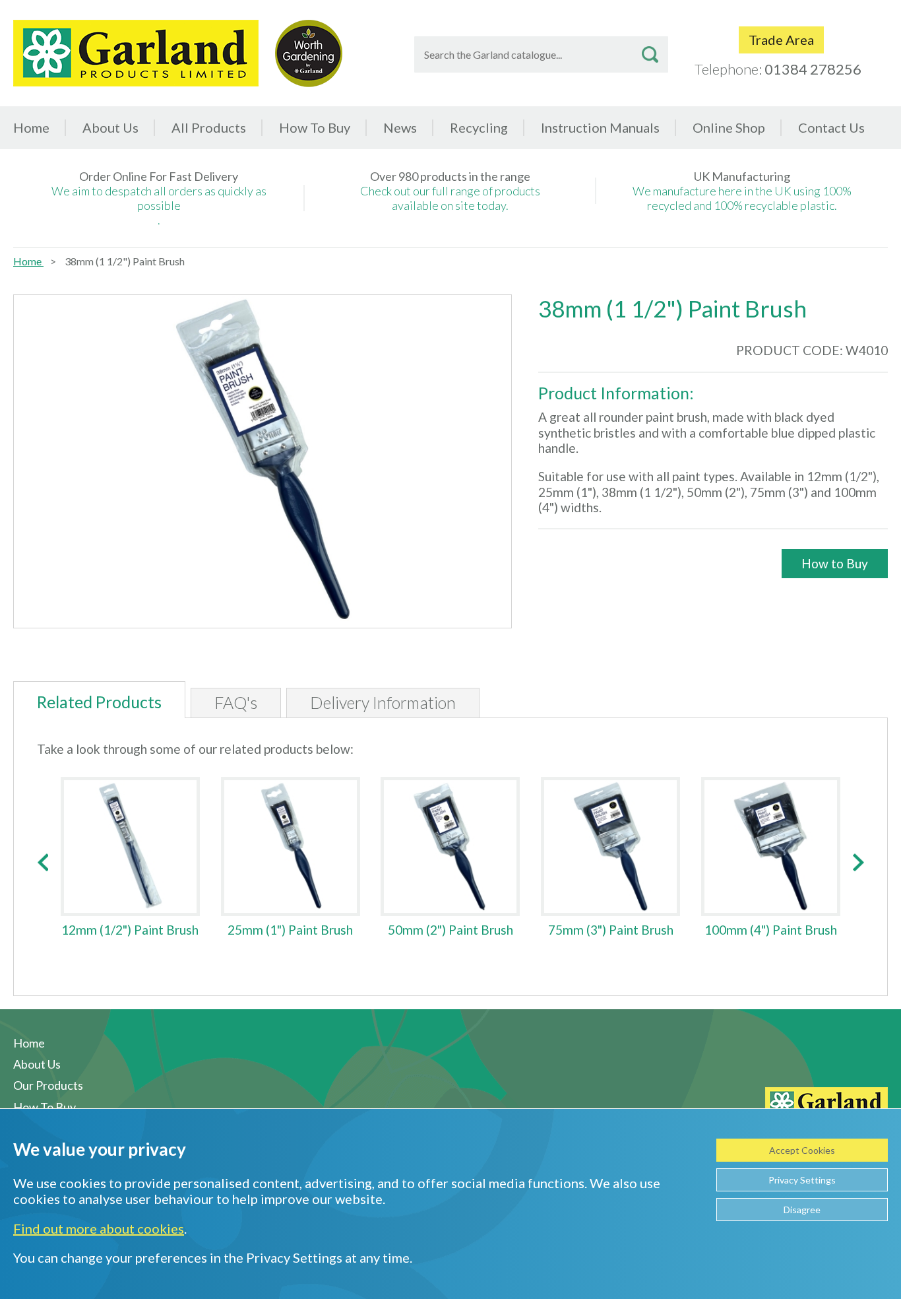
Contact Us (831, 127)
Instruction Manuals (600, 127)
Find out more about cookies (98, 1228)
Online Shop (729, 127)
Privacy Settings (802, 1179)
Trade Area (781, 40)
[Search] (650, 54)
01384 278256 (812, 69)
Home (31, 127)
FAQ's (235, 702)
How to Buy (834, 563)
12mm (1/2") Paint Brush (130, 929)
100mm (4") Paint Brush (770, 929)
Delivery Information (383, 702)
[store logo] (136, 53)
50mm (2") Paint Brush (450, 929)
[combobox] (541, 54)
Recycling (479, 127)
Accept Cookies (802, 1150)
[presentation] (42, 862)
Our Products (48, 1085)
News (400, 127)
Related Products (99, 702)
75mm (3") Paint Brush (610, 929)
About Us (110, 127)
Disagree (802, 1209)
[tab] (99, 699)
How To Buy (314, 127)
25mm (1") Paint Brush (290, 929)
